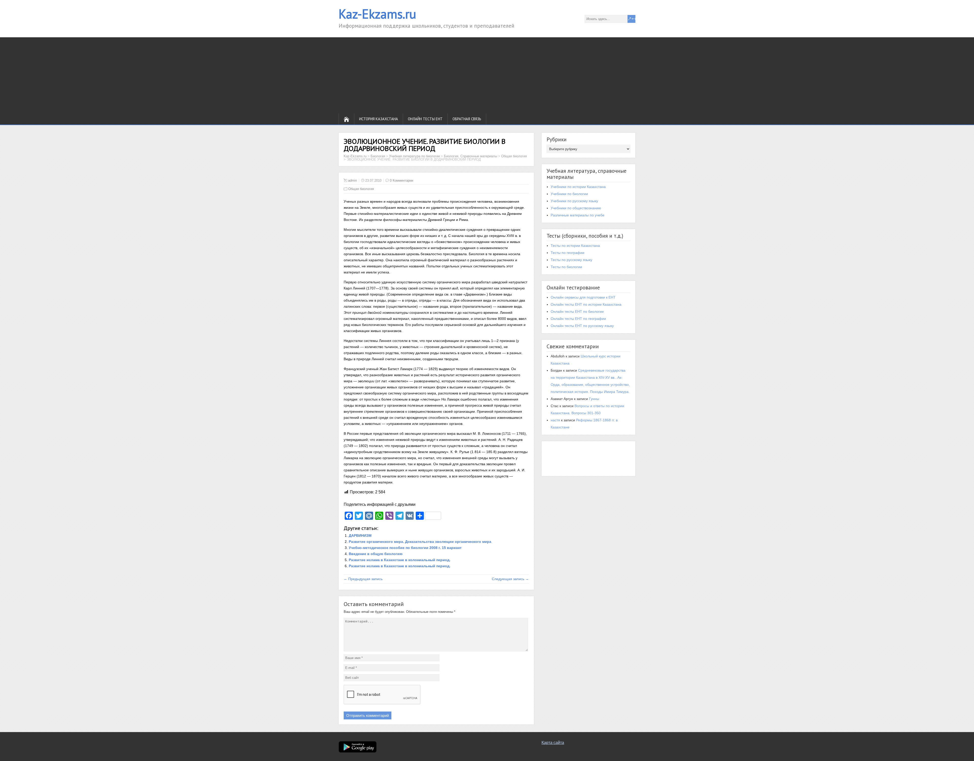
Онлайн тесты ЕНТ (425, 118)
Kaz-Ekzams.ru (377, 14)
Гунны (594, 399)
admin (352, 180)
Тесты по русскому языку (571, 260)
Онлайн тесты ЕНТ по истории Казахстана (586, 304)
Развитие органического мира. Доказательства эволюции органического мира (420, 542)
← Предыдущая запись (363, 579)
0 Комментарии (401, 180)
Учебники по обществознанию (576, 208)
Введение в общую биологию (376, 554)
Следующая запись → (510, 579)
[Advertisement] (487, 75)
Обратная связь (467, 118)
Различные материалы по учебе (577, 215)
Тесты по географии (567, 253)
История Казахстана (378, 118)
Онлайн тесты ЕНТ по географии (578, 319)
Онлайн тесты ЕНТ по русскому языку (582, 326)
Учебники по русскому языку (574, 201)
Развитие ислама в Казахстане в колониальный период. (399, 560)
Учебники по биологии (569, 194)
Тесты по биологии (566, 267)
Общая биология (361, 189)
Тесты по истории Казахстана (575, 246)
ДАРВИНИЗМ (360, 535)
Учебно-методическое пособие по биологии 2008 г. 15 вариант (405, 548)
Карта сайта (553, 742)
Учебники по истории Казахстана (578, 187)
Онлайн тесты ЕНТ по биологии (577, 311)
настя (555, 420)
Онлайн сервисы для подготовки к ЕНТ (583, 297)
